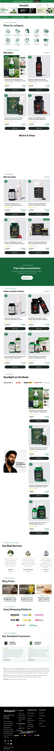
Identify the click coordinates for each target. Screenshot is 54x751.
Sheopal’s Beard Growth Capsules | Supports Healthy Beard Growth (39, 486)
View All (47, 53)
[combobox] (39, 5)
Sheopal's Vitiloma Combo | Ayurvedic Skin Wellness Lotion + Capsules (14, 204)
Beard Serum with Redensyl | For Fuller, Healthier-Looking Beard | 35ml (15, 80)
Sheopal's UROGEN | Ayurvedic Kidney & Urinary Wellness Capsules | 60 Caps (15, 242)
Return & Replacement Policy (30, 720)
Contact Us (42, 715)
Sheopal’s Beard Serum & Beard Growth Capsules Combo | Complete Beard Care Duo (38, 523)
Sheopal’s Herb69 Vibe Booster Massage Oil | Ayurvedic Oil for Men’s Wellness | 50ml (38, 80)
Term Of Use (30, 715)
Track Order (42, 721)
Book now (26, 278)
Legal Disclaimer (31, 731)
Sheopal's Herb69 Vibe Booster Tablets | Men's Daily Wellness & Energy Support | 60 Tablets (37, 118)
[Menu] (2, 5)
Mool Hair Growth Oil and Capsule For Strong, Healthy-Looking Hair (15, 357)
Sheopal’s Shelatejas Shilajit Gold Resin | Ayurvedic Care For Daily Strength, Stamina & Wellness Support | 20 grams (37, 242)
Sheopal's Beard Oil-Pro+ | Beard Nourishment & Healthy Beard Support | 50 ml (14, 118)
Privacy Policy (31, 713)
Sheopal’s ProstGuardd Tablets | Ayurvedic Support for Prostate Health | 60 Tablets (37, 204)
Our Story (41, 713)
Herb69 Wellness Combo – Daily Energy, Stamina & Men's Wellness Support (37, 318)
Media (40, 723)
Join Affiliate (42, 726)
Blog (40, 718)
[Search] (40, 5)
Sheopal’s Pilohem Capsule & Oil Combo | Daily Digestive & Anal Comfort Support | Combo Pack (37, 357)
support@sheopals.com (25, 733)
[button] (7, 83)
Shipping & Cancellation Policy (30, 726)
